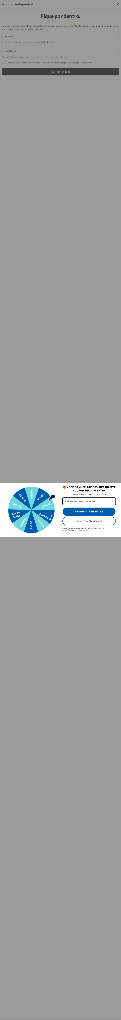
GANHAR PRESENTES (89, 511)
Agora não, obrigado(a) (89, 521)
